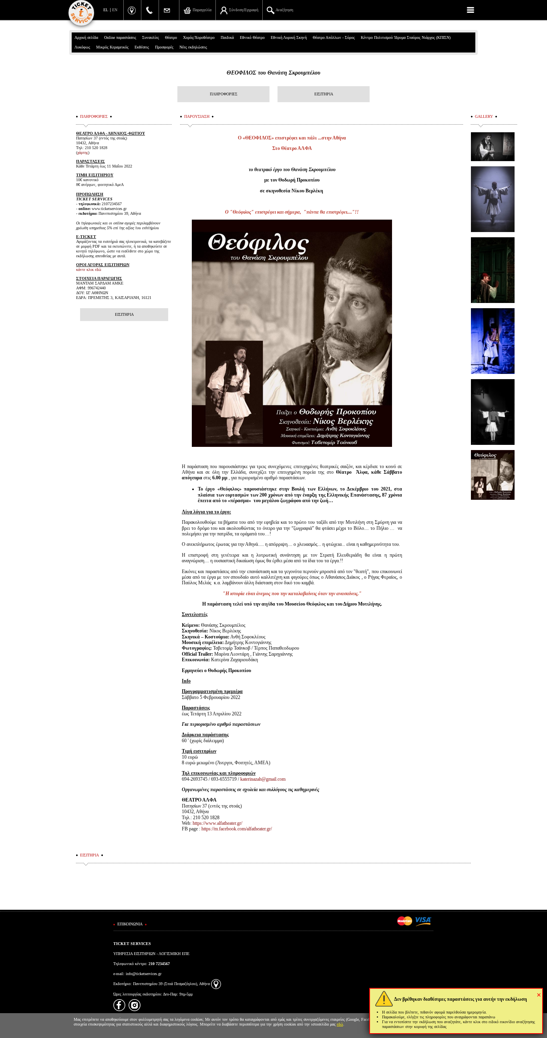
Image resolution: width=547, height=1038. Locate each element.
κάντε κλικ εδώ (88, 269)
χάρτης (82, 152)
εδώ (340, 1024)
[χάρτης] (216, 983)
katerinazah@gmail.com (263, 779)
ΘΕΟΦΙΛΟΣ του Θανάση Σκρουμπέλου (273, 73)
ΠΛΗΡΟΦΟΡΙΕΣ (223, 94)
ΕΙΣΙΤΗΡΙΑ (323, 94)
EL (105, 10)
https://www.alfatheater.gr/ (217, 823)
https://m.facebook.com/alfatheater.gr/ (236, 829)
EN (114, 10)
